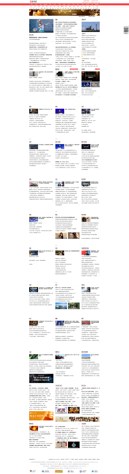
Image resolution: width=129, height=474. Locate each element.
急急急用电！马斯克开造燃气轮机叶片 (62, 158)
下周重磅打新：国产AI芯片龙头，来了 (36, 118)
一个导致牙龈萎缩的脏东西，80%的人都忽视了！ (38, 60)
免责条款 (85, 459)
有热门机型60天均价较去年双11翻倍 (88, 158)
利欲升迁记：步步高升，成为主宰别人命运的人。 (38, 390)
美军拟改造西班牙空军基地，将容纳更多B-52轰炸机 (38, 154)
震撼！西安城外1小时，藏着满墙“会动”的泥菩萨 (64, 366)
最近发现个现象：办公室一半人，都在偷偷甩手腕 (64, 436)
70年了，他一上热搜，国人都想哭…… (36, 435)
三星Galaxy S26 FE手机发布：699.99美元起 (89, 161)
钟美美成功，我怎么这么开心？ (61, 266)
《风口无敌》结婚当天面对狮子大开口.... (89, 414)
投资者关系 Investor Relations (54, 459)
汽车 (73, 4)
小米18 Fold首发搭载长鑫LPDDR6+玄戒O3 (89, 159)
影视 (83, 214)
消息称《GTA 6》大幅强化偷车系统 (88, 152)
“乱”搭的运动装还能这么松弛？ (60, 270)
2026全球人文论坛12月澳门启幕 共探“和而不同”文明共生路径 (40, 360)
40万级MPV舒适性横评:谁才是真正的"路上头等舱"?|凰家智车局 (40, 304)
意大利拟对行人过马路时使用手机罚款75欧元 (90, 165)
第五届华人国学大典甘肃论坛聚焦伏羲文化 (89, 437)
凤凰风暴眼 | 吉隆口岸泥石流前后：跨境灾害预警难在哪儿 (39, 81)
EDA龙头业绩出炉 (85, 124)
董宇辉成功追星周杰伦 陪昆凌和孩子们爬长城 (90, 228)
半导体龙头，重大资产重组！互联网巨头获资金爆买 (38, 114)
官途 (72, 392)
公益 (81, 6)
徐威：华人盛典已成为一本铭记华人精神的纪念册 (90, 426)
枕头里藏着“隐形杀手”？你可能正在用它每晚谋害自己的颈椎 (40, 124)
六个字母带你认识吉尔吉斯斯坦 (61, 35)
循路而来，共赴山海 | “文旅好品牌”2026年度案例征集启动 (39, 189)
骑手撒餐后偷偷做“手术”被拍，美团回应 (62, 52)
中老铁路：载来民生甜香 (86, 360)
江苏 (60, 8)
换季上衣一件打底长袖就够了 (60, 262)
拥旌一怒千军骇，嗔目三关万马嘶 (88, 404)
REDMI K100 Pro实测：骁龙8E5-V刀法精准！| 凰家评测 (39, 299)
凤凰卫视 (45, 4)
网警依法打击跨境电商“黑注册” (87, 262)
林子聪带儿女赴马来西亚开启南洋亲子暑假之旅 (63, 221)
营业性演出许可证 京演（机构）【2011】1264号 (73, 468)
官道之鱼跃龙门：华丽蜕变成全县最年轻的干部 (90, 397)
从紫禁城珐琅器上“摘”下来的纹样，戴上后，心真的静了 (65, 124)
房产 (78, 4)
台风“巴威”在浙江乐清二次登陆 (87, 94)
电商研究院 (84, 248)
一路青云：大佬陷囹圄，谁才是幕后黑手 (36, 401)
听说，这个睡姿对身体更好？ (60, 426)
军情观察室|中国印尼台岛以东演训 (88, 41)
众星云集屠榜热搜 (32, 165)
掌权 (48, 390)
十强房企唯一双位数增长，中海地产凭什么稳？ (63, 295)
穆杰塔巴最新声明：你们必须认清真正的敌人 (37, 45)
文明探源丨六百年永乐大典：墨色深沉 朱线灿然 (90, 328)
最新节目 (83, 33)
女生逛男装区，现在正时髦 (60, 268)
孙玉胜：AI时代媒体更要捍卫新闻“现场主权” (89, 64)
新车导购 (84, 179)
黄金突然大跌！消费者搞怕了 (87, 122)
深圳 (58, 8)
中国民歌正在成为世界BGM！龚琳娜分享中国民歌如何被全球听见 (41, 199)
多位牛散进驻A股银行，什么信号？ (88, 116)
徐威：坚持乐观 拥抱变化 (86, 62)
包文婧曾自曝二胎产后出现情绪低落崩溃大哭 (63, 226)
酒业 (66, 6)
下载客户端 (92, 2)
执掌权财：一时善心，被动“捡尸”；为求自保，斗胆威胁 (65, 390)
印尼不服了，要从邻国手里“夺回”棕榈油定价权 (37, 52)
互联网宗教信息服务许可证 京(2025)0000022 (55, 468)
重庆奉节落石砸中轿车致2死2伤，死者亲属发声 (37, 66)
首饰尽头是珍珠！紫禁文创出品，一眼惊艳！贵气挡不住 (65, 434)
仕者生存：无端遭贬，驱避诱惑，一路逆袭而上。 (90, 401)
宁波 (93, 8)
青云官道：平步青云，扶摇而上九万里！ (36, 409)
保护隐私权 (81, 459)
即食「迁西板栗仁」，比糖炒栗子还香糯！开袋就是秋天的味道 (66, 92)
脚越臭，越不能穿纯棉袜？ (34, 439)
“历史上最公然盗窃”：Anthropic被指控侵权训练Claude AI (65, 150)
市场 (83, 106)
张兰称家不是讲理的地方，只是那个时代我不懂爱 (90, 238)
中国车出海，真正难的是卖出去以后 (36, 31)
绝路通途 (73, 401)
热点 (30, 35)
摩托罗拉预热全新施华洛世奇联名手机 (88, 150)
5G (93, 6)
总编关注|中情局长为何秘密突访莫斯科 (89, 39)
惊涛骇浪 (48, 395)
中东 (33, 8)
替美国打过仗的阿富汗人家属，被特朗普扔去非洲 (38, 49)
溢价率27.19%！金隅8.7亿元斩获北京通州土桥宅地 (64, 289)
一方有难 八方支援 (65, 26)
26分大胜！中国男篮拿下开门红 (35, 232)
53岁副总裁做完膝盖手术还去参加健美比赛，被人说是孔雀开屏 (40, 83)
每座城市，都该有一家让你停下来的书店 (36, 328)
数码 (46, 6)
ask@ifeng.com (65, 462)
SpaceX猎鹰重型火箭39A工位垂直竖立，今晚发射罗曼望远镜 (66, 154)
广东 (55, 8)
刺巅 (44, 405)
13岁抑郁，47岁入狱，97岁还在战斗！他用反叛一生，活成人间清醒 (67, 56)
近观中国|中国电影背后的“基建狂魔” (89, 51)
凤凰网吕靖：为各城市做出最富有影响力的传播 (90, 430)
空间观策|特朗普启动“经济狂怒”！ (89, 54)
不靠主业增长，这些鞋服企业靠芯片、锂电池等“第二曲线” (65, 128)
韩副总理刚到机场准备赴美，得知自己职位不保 (37, 43)
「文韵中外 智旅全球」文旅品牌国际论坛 (36, 195)
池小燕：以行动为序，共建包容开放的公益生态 (90, 432)
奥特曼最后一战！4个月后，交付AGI (62, 161)
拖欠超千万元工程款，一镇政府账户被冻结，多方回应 (65, 130)
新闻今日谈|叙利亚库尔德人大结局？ (88, 37)
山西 (83, 8)
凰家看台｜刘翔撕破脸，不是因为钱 (35, 77)
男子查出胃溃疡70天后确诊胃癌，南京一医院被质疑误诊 (65, 340)
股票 (43, 6)
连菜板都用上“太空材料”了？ (60, 83)
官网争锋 (70, 395)
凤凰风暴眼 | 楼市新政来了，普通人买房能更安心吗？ (65, 114)
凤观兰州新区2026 (82, 16)
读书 (54, 6)
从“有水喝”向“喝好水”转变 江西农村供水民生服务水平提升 (65, 64)
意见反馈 (90, 459)
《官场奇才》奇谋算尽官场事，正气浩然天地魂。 (90, 393)
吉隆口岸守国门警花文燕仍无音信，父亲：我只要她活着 (65, 47)
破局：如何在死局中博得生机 (87, 410)
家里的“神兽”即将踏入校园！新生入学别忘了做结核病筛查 (65, 328)
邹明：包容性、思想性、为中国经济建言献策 (90, 435)
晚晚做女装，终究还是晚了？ (60, 258)
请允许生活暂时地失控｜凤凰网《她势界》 (37, 362)
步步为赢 (75, 405)
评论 (35, 6)
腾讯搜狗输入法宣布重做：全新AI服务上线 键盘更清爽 (65, 165)
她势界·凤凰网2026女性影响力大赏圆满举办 (89, 441)
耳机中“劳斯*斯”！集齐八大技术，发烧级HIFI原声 (91, 366)
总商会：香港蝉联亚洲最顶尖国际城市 (62, 291)
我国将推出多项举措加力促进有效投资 (62, 29)
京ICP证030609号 (46, 466)
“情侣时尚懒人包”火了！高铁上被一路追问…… (37, 437)
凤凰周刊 (94, 459)
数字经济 (96, 8)
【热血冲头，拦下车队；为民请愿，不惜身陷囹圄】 (64, 388)
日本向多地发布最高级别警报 (34, 39)
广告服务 (72, 459)
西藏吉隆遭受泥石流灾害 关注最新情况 (89, 80)
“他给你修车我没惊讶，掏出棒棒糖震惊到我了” (67, 62)
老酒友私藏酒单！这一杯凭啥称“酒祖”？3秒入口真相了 (91, 273)
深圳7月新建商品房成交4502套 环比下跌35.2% (63, 299)
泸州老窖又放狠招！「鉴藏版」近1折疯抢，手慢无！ (64, 60)
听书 (30, 385)
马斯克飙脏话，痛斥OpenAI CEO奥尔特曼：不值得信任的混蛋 (40, 54)
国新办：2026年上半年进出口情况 (88, 92)
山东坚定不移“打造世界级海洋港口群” (88, 362)
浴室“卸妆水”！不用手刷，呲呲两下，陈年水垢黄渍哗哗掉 (65, 79)
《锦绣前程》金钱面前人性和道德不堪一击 (90, 388)
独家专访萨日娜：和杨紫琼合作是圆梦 (88, 230)
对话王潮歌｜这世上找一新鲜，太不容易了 (37, 326)
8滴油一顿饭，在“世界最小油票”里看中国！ (63, 430)
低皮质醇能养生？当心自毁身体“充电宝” (62, 338)
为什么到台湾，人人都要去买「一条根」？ (63, 81)
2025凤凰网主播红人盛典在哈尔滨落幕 (89, 447)
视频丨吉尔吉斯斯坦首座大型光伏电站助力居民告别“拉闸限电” (66, 37)
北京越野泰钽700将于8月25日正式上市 (89, 189)
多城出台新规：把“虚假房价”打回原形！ (89, 297)
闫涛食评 (30, 264)
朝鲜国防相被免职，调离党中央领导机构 (38, 37)
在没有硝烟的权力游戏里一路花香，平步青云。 (37, 395)
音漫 (97, 6)
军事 (59, 4)
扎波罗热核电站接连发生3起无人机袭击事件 (37, 158)
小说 (92, 4)
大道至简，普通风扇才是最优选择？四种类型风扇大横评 (39, 302)
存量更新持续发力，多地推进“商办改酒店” (89, 299)
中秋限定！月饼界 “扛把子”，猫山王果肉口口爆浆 (38, 447)
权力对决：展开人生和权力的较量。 (88, 391)
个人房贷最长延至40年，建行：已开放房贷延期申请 (64, 58)
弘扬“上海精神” (58, 26)
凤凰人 (83, 60)
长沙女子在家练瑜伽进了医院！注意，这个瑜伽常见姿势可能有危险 (67, 326)
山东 (78, 8)
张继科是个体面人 (32, 225)
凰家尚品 (96, 4)
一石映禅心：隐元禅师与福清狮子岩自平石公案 (63, 362)
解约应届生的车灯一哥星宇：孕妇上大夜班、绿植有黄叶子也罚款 (41, 87)
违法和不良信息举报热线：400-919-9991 (53, 462)
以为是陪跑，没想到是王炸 (60, 230)
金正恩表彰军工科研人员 (86, 30)
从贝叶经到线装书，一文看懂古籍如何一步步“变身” (64, 375)
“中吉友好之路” (72, 26)
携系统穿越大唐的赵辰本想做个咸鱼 (61, 399)
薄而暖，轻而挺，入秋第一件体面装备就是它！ (37, 441)
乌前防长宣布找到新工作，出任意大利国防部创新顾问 (39, 159)
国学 (58, 6)
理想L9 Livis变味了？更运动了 (87, 197)
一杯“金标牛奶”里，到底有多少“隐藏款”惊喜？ (37, 368)
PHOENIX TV (87, 2)
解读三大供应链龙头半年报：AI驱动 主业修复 (37, 126)
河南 (65, 8)
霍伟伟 (91, 66)
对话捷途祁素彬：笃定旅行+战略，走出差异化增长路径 (65, 195)
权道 (43, 403)
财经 (36, 4)
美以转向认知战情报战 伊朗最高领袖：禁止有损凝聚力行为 (39, 161)
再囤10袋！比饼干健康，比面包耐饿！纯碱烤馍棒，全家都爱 (66, 85)
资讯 (31, 4)
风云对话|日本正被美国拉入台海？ (88, 43)
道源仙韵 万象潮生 (91, 16)
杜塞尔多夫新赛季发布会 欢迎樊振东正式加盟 (95, 86)
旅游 (70, 6)
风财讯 (83, 285)
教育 (85, 6)
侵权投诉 (70, 462)
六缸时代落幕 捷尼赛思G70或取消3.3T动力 (89, 187)
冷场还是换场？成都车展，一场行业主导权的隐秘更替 (65, 189)
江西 (73, 8)
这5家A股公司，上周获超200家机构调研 (36, 120)
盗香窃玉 (70, 399)
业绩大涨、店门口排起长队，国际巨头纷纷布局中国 (64, 126)
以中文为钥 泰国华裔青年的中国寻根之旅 (89, 330)
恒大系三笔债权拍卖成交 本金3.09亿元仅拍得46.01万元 (65, 293)
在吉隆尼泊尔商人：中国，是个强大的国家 (63, 43)
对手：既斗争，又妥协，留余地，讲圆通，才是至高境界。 (39, 392)
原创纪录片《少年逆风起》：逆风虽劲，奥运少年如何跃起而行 (40, 366)
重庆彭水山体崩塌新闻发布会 (87, 89)
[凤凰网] (33, 2)
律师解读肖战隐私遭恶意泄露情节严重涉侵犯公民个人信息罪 (66, 219)
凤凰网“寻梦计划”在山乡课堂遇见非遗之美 (36, 371)
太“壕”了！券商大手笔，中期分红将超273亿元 (37, 122)
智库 (39, 6)
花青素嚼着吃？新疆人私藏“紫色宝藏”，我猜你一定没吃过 (39, 445)
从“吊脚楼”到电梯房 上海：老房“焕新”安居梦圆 (63, 31)
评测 (50, 6)
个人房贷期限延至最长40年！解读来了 (62, 132)
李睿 (97, 66)
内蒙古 (42, 8)
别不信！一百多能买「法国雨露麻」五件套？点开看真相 (65, 77)
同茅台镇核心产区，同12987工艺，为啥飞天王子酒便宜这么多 (66, 87)
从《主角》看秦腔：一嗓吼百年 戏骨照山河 (37, 336)
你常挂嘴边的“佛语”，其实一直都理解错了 (63, 368)
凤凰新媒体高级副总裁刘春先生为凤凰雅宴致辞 (90, 433)
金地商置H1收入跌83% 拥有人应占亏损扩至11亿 (90, 308)
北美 (36, 8)
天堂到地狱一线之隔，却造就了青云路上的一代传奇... (38, 393)
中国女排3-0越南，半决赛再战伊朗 (35, 226)
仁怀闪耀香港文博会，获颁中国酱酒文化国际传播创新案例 (39, 193)
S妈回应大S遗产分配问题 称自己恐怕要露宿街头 (90, 223)
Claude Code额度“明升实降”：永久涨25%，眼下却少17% (65, 167)
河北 (63, 8)
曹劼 (94, 66)
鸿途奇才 (46, 401)
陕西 (86, 8)
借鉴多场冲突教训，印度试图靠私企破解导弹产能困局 (39, 150)
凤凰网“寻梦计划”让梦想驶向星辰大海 (36, 369)
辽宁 (38, 8)
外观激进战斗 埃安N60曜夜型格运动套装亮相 (90, 193)
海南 (50, 8)
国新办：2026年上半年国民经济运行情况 (89, 91)
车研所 (85, 142)
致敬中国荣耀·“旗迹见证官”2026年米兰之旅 (37, 197)
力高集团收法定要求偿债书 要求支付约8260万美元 (91, 295)
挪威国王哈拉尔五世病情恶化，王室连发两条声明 (64, 336)
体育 (64, 4)
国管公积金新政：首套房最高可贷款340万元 (89, 306)
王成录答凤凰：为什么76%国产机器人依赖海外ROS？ (65, 118)
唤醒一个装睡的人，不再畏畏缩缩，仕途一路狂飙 (64, 405)
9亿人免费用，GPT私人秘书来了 (61, 156)
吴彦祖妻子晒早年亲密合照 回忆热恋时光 (89, 226)
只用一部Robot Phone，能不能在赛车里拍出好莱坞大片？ (39, 301)
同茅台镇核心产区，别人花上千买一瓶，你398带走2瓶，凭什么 (66, 428)
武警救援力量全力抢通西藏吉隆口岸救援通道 (63, 28)
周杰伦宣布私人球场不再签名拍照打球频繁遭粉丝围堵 (65, 217)
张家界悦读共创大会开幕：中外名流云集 (89, 445)
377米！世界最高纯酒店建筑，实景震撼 (62, 301)
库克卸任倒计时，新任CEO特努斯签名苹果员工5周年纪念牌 (66, 152)
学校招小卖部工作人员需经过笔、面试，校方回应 (64, 51)
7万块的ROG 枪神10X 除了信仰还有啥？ (36, 297)
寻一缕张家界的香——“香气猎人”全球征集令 (89, 326)
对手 (71, 403)
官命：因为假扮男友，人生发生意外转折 (36, 388)
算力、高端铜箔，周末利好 (86, 130)
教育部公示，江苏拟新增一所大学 (88, 371)
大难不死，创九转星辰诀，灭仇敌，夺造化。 (63, 401)
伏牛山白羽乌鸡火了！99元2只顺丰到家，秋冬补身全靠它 (65, 94)
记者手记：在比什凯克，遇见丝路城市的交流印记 (64, 39)
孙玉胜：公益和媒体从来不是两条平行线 (89, 428)
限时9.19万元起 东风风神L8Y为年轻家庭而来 (90, 199)
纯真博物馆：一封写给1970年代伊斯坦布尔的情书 (38, 334)
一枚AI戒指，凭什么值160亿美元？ (88, 154)
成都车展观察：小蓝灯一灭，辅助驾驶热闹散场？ (64, 201)
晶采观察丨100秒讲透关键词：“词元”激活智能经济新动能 (65, 33)
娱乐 (50, 4)
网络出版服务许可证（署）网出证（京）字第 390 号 (49, 464)
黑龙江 (47, 8)
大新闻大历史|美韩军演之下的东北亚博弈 (89, 47)
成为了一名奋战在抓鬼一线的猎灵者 (35, 397)
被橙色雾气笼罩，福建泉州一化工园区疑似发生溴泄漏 (39, 58)
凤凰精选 (31, 69)
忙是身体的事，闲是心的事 (60, 373)
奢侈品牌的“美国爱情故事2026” (61, 273)
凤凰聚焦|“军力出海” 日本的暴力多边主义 (89, 35)
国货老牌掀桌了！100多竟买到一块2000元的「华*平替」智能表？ (41, 443)
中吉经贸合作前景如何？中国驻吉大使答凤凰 (63, 49)
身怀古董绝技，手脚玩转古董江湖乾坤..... (62, 403)
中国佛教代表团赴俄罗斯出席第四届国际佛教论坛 (64, 364)
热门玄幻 (60, 385)
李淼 (89, 66)
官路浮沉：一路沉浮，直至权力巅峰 (61, 395)
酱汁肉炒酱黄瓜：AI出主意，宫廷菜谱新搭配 (37, 260)
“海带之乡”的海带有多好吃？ (87, 258)
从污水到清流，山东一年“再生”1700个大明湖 (63, 66)
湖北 (68, 8)
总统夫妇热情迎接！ (59, 24)
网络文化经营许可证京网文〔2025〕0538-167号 (77, 466)
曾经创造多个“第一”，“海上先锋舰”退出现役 (37, 152)
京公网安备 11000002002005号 (66, 464)
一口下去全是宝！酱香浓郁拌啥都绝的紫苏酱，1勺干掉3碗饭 (66, 89)
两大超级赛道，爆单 (85, 126)
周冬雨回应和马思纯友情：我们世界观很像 (89, 234)
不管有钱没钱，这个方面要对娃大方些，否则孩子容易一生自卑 (40, 64)
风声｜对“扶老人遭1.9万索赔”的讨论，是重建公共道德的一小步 (40, 85)
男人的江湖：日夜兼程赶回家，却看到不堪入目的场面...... (65, 397)
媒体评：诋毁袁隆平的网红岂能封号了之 (89, 260)
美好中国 (87, 4)
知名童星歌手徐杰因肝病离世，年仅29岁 (62, 332)
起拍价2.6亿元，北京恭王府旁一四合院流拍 (63, 287)
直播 (31, 6)
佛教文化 (62, 6)
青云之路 (76, 388)
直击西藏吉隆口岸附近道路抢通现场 (86, 86)
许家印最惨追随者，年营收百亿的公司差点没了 (37, 89)
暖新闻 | (57, 62)
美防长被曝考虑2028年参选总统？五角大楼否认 (37, 163)
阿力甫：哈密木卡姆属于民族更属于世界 (89, 338)
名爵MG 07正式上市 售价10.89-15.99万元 (89, 191)
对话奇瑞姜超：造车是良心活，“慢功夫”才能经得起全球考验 (66, 193)
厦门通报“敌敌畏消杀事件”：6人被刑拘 (62, 54)
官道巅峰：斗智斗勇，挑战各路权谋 (88, 399)
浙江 (91, 8)
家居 (78, 6)
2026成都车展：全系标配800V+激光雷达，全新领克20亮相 (66, 199)
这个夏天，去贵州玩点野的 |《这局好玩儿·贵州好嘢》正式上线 (40, 187)
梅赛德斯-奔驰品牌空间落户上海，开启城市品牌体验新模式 (66, 191)
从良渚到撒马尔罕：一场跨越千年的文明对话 (90, 332)
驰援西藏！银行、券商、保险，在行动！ (89, 120)
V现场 (59, 142)
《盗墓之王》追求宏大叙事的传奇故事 (36, 405)
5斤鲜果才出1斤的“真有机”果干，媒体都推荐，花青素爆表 (65, 228)
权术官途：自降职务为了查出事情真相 (88, 408)
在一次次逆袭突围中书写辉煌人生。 (35, 403)
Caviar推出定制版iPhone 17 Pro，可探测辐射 (90, 167)
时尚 (55, 4)
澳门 (31, 8)
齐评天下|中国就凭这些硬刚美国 (89, 52)
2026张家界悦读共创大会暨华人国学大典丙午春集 (91, 443)
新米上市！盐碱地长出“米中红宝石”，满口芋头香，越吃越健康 (66, 203)
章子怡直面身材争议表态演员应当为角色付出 (63, 223)
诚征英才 (76, 459)
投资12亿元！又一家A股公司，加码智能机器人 (37, 116)
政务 (69, 4)
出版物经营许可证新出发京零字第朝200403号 (81, 464)
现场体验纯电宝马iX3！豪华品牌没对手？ (89, 195)
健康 (89, 6)
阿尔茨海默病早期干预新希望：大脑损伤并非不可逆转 (65, 330)
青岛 (81, 8)
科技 (41, 4)
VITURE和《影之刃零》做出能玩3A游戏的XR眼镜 (90, 156)
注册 (96, 2)
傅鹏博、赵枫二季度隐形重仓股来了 (88, 114)
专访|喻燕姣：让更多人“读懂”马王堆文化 (89, 334)
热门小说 (84, 385)
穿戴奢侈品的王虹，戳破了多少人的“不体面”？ (63, 271)
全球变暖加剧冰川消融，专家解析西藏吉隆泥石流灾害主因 (65, 122)
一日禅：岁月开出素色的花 (60, 371)
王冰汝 (83, 66)
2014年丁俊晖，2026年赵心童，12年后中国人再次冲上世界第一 (40, 230)
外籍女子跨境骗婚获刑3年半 (34, 62)
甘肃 (88, 8)
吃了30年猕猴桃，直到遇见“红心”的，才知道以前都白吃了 (65, 432)
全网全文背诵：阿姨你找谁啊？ (61, 260)
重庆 (75, 8)
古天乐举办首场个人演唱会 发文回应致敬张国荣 (64, 225)
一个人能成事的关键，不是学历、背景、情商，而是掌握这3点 (66, 438)
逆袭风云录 (50, 399)
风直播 (83, 69)
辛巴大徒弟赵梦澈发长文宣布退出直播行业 (89, 256)
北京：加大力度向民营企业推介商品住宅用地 (90, 304)
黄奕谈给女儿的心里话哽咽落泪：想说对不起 (90, 225)
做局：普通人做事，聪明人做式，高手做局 (63, 392)
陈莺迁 (86, 66)
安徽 (53, 8)
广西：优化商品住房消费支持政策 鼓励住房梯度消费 (64, 297)
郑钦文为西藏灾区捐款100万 (34, 228)
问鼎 (50, 393)
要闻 (56, 19)
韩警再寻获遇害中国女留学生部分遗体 (36, 56)
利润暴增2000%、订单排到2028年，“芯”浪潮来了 (64, 120)
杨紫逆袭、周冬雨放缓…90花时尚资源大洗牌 (63, 264)
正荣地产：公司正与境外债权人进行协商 (89, 293)
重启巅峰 (46, 388)
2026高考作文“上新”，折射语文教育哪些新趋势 (90, 368)
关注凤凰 (84, 423)
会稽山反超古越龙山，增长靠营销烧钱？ (89, 132)
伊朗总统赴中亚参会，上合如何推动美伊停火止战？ (38, 47)
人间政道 (44, 397)
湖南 (70, 8)
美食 (74, 6)
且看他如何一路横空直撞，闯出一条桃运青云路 (63, 393)
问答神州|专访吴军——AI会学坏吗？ (88, 45)
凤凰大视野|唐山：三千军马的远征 (89, 58)
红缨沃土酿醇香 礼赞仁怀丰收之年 (88, 266)
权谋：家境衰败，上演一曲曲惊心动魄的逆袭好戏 (38, 399)
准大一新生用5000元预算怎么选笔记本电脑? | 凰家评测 (39, 295)
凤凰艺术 (98, 459)
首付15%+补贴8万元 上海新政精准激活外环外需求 (91, 302)
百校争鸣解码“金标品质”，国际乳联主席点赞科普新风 (38, 364)
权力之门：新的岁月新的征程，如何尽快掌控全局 (38, 407)
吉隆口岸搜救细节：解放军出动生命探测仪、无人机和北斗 (65, 41)
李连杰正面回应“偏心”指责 (86, 232)
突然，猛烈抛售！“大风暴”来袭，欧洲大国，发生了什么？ (65, 116)
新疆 (44, 8)
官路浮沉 (77, 390)
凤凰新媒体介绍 (32, 459)
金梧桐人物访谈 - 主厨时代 (34, 256)
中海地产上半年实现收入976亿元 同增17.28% (90, 301)
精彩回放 (83, 49)
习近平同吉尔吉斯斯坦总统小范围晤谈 (70, 24)
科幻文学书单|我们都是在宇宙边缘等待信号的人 (38, 330)
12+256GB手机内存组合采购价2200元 (88, 163)
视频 (83, 4)
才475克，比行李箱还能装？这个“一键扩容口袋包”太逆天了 (39, 332)
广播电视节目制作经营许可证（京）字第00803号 (59, 466)
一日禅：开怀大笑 (58, 360)
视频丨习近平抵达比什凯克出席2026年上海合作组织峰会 (65, 22)
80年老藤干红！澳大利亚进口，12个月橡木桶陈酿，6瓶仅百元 (93, 275)
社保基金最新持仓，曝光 (86, 118)
